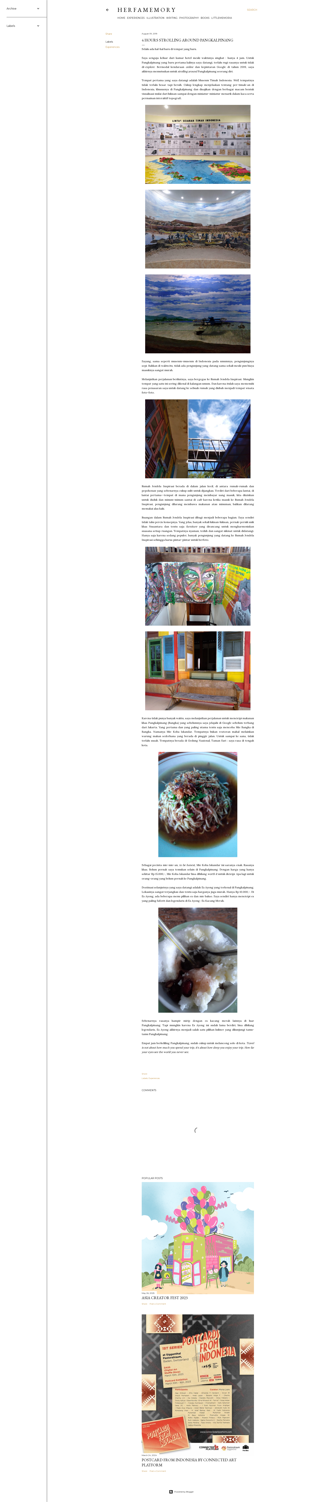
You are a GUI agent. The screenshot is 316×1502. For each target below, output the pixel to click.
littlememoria (221, 17)
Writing (171, 17)
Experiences (136, 17)
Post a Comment (158, 1304)
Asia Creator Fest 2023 (165, 1297)
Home (121, 17)
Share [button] (108, 33)
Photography (189, 17)
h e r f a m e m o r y (146, 10)
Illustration (155, 17)
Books (205, 17)
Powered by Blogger (184, 1491)
